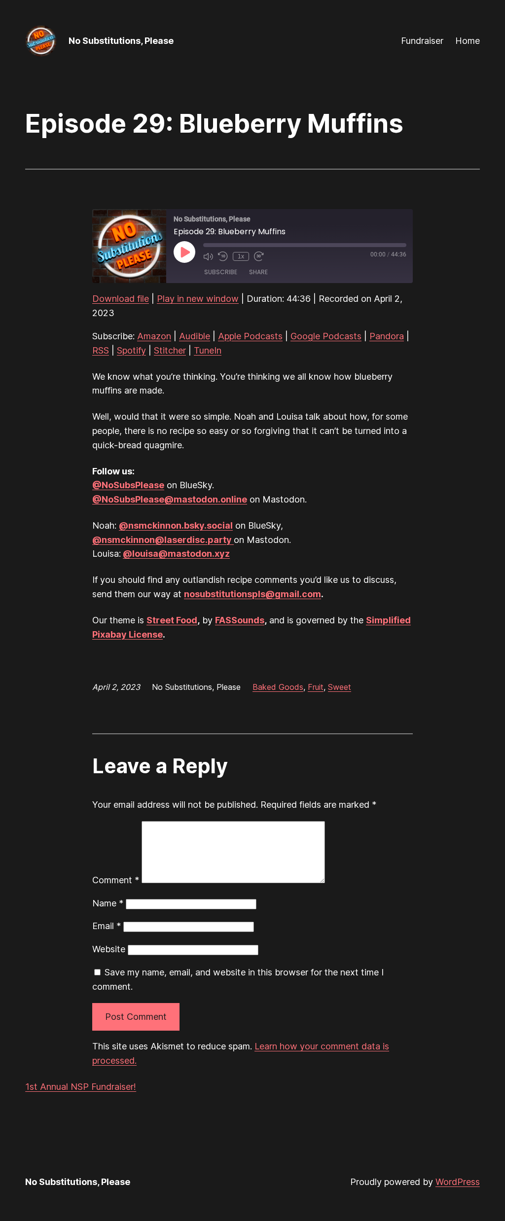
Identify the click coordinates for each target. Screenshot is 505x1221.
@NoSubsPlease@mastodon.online (169, 499)
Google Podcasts (325, 336)
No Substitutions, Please (121, 41)
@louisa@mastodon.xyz (176, 553)
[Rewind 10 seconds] (223, 256)
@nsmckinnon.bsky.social (176, 525)
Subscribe (220, 272)
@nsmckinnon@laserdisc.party (163, 540)
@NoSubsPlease (128, 485)
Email (106, 926)
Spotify (131, 350)
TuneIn (207, 350)
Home (467, 41)
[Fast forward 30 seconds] (259, 256)
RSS (100, 350)
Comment (115, 880)
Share (258, 272)
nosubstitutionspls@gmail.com (252, 594)
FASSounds (239, 620)
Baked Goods (277, 687)
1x (241, 256)
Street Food (171, 620)
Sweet (339, 687)
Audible (194, 336)
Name (107, 903)
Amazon (154, 336)
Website (108, 949)
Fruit (316, 687)
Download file (120, 298)
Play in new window (198, 298)
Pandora (386, 336)
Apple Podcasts (250, 336)
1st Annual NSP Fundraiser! (80, 1086)
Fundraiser (422, 41)
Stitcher (170, 350)
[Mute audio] (208, 256)
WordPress (457, 1182)
